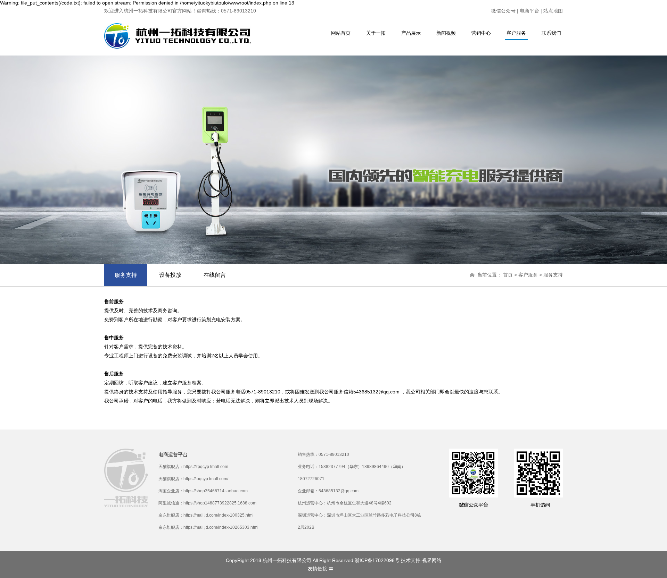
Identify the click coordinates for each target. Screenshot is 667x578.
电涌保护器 (347, 568)
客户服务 (516, 33)
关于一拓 (376, 33)
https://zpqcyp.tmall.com (205, 466)
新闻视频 (446, 33)
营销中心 (481, 33)
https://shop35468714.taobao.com (215, 490)
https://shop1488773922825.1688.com (219, 503)
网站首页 (341, 33)
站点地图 (553, 11)
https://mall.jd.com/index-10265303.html (220, 527)
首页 (508, 275)
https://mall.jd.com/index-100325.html (218, 515)
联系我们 (551, 33)
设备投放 (170, 275)
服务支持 (126, 275)
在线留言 (215, 275)
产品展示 (411, 33)
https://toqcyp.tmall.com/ (205, 478)
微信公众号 (503, 11)
